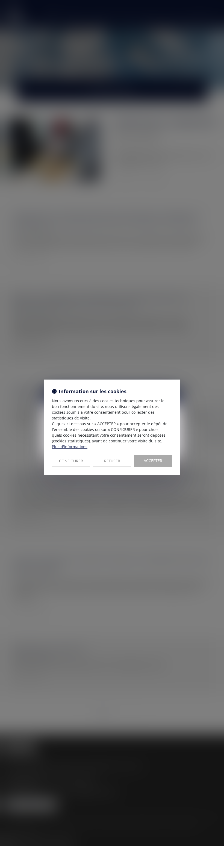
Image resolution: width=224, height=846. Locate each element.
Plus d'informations (69, 446)
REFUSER (112, 460)
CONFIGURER (71, 460)
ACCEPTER (153, 460)
